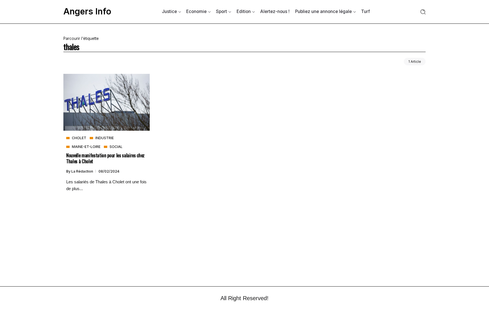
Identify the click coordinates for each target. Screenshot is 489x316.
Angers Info (87, 11)
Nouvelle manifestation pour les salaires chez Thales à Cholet (105, 158)
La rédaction (82, 171)
